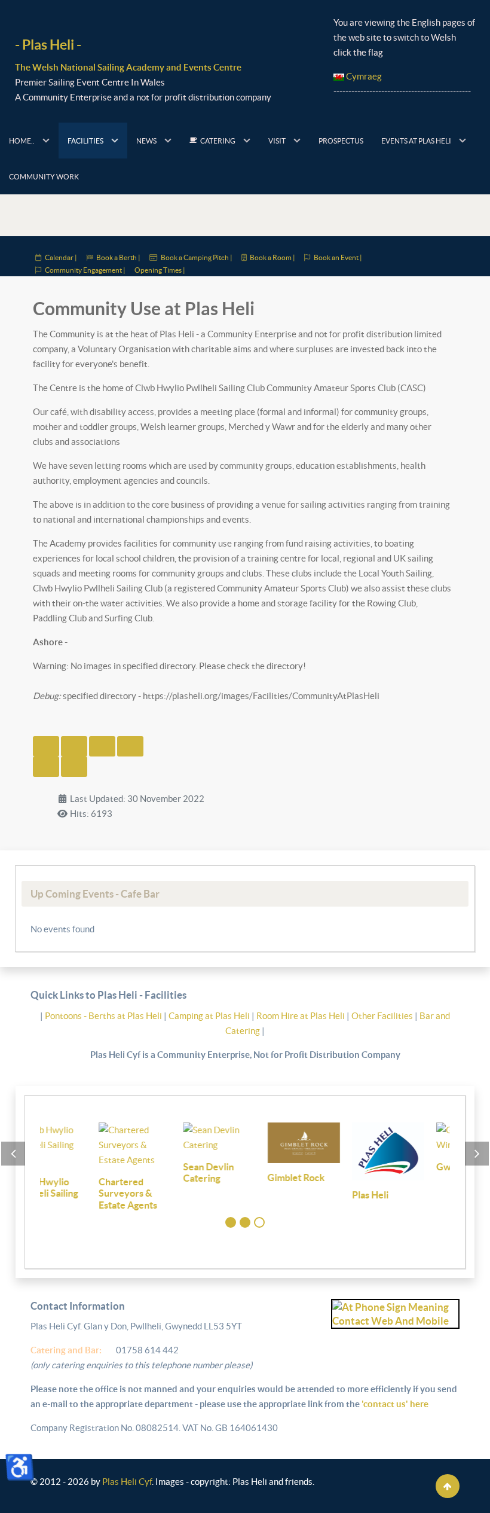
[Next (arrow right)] (74, 766)
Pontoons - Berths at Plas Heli (104, 1016)
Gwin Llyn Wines (413, 1166)
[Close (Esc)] (46, 746)
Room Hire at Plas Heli (301, 1016)
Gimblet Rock (238, 1177)
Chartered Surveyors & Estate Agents (69, 1193)
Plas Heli (311, 1194)
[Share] (74, 746)
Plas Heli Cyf (127, 1482)
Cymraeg (363, 76)
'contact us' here (394, 1404)
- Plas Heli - (48, 45)
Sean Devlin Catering (149, 1172)
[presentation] (13, 1154)
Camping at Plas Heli (210, 1016)
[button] (230, 1222)
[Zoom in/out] (130, 746)
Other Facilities (382, 1016)
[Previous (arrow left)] (46, 766)
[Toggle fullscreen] (102, 746)
